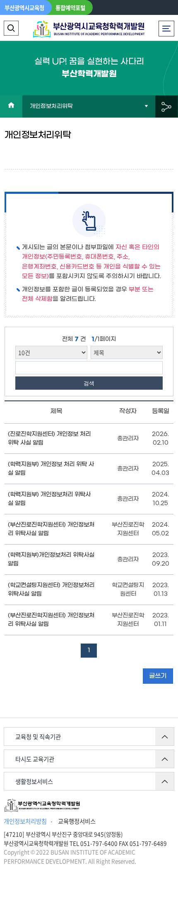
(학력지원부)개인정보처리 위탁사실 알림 (51, 559)
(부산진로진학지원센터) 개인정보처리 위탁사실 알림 (51, 529)
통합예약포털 (70, 7)
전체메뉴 (168, 25)
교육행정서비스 (77, 821)
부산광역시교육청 (24, 7)
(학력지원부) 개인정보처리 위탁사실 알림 (49, 499)
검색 (89, 383)
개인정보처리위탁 (51, 106)
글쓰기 (157, 676)
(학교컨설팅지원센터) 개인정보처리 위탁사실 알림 (51, 590)
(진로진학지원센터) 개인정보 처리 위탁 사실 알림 (49, 438)
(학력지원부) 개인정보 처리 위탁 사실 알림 (51, 469)
